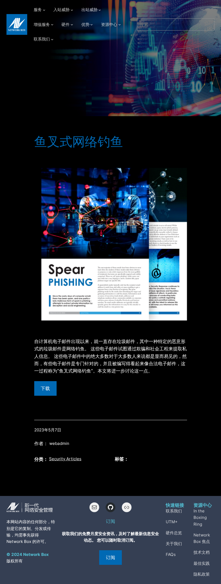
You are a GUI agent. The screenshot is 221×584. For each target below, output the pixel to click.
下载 (45, 388)
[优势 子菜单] (91, 24)
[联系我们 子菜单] (52, 39)
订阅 (110, 557)
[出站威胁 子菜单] (99, 10)
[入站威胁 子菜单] (72, 10)
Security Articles (65, 458)
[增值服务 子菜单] (52, 24)
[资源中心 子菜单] (119, 24)
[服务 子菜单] (44, 10)
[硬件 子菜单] (72, 24)
